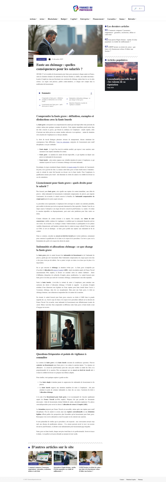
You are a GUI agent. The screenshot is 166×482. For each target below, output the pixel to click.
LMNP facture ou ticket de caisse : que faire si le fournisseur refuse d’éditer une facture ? (90, 469)
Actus (110, 75)
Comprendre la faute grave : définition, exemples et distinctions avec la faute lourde (52, 99)
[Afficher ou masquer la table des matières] (71, 93)
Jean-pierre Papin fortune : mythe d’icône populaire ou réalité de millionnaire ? (65, 469)
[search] (135, 8)
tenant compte (72, 167)
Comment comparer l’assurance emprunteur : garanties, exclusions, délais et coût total (39, 469)
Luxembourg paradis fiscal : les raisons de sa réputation (121, 81)
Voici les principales (62, 142)
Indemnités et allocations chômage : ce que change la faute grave (79, 99)
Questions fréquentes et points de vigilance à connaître (78, 103)
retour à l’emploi (58, 270)
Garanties (41, 59)
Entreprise (59, 464)
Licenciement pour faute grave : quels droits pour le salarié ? (52, 105)
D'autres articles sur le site (53, 447)
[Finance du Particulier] (83, 8)
